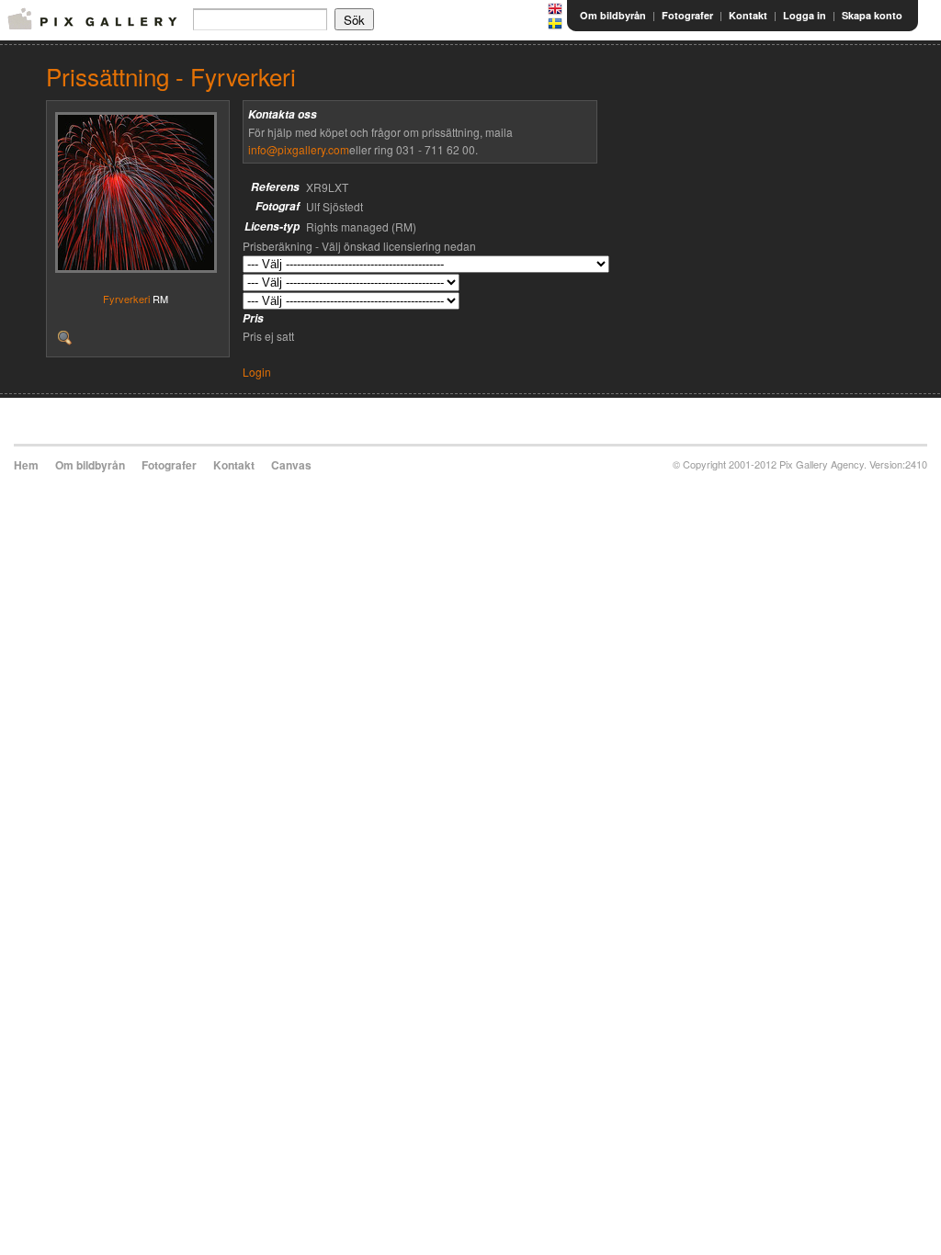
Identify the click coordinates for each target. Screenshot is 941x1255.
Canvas (291, 465)
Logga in (804, 15)
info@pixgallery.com (298, 149)
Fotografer (687, 15)
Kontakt (748, 15)
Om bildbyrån (613, 15)
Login (257, 371)
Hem (26, 465)
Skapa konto (872, 15)
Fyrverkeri (126, 298)
